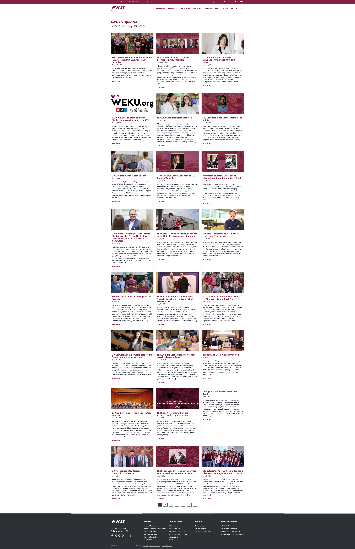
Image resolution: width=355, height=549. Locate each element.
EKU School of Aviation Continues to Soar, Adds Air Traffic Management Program (177, 235)
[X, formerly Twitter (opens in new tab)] (116, 535)
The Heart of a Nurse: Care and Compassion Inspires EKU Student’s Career (220, 60)
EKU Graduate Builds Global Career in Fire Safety (222, 119)
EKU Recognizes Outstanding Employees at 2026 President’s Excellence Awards (176, 472)
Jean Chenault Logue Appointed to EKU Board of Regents (176, 177)
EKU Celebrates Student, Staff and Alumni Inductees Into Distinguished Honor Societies (132, 60)
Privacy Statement (167, 546)
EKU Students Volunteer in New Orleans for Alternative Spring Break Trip (221, 297)
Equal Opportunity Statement (151, 546)
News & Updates (201, 526)
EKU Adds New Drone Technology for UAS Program (132, 297)
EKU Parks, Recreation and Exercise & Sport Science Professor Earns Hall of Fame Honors (175, 299)
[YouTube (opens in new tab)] (127, 535)
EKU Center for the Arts (229, 529)
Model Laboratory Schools (230, 531)
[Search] (242, 8)
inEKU (241, 2)
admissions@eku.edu (146, 2)
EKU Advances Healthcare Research (174, 118)
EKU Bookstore (174, 529)
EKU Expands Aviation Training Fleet (129, 176)
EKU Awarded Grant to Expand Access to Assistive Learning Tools (177, 356)
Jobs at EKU (173, 537)
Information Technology (178, 531)
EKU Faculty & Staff (150, 534)
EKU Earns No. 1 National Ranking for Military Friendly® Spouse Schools (174, 414)
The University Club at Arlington (232, 534)
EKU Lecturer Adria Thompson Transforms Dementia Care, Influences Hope (132, 356)
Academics (160, 8)
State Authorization (150, 537)
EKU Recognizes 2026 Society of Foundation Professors (127, 472)
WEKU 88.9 (225, 526)
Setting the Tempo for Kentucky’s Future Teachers (131, 414)
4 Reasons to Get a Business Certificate (222, 355)
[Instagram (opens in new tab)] (119, 535)
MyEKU (234, 2)
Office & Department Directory (154, 529)
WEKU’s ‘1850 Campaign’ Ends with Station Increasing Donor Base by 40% (130, 119)
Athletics (208, 8)
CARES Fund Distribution (178, 534)
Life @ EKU (197, 8)
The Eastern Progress (203, 531)
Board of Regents (149, 526)
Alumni (217, 8)
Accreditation (148, 540)
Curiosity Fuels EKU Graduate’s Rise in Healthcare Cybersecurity (221, 235)
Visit (219, 2)
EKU (112, 17)
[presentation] (132, 43)
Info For (234, 8)
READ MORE (116, 81)
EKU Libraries (174, 526)
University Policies (149, 531)
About (225, 8)
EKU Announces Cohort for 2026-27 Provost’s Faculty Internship (174, 58)
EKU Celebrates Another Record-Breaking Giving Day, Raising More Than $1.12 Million (223, 472)
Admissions (172, 8)
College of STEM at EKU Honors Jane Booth (220, 393)
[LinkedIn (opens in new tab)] (123, 535)
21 (189, 505)
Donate (226, 2)
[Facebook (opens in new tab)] (112, 535)
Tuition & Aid (185, 8)
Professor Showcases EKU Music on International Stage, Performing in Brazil (222, 177)
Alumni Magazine (201, 529)
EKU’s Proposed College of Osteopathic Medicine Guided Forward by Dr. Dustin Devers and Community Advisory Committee (131, 237)
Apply (213, 2)
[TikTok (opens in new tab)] (130, 535)
